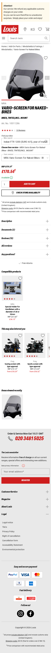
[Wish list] (40, 29)
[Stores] (25, 29)
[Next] (47, 78)
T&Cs (4, 527)
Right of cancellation (11, 536)
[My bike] (32, 29)
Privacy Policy (8, 531)
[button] (46, 38)
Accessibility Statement (12, 545)
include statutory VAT (18, 202)
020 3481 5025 (29, 438)
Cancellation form (10, 540)
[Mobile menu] (3, 38)
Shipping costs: (7, 208)
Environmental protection (13, 549)
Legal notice (7, 522)
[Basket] (47, 29)
